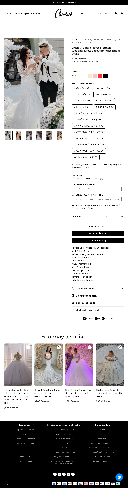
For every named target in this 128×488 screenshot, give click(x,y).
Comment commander (25, 439)
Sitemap (63, 447)
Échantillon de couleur (102, 461)
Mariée (102, 434)
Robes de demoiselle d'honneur (102, 443)
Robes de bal (102, 439)
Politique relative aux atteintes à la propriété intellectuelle (64, 462)
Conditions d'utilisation (64, 443)
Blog (25, 452)
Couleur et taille (25, 456)
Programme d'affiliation (64, 456)
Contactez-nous (25, 434)
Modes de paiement (25, 443)
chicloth (15, 484)
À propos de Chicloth (25, 429)
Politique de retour (64, 434)
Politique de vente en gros (64, 452)
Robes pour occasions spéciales (102, 447)
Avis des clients (25, 461)
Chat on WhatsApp (98, 240)
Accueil (75, 39)
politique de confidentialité (64, 429)
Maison (102, 429)
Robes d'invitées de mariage (102, 452)
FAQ (25, 447)
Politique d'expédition (64, 439)
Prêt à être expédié (102, 456)
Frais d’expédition (78, 62)
